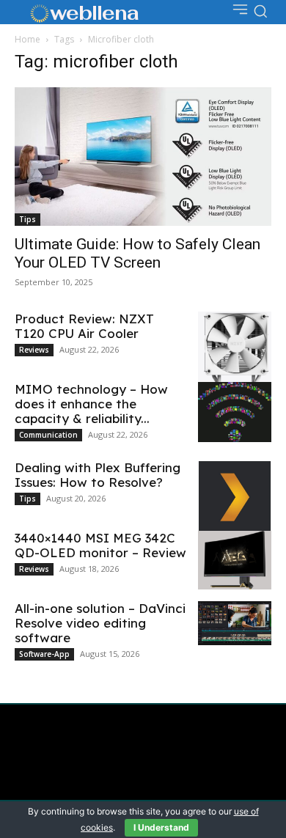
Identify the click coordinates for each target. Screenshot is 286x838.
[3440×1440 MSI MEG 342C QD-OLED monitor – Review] (234, 560)
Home (27, 39)
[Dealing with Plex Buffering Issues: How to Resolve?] (234, 497)
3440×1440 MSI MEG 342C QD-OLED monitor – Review (100, 545)
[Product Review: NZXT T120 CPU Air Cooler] (234, 353)
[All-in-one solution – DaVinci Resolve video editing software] (234, 623)
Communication (48, 435)
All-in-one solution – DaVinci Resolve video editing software (100, 622)
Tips (27, 219)
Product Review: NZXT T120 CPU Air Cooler (84, 326)
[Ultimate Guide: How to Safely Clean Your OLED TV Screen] (143, 156)
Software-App (44, 654)
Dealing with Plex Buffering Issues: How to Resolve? (97, 475)
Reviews (34, 350)
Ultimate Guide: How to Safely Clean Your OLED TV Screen (137, 253)
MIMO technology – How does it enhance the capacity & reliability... (91, 403)
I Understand (161, 827)
